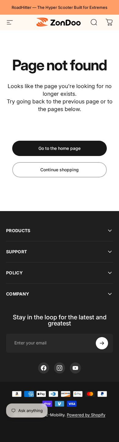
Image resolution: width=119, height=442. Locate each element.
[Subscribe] (102, 343)
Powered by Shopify (86, 414)
